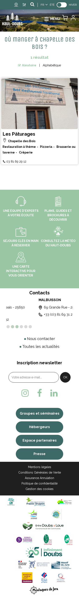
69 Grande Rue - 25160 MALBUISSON (41, 307)
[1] (8, 326)
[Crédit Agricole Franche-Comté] (11, 502)
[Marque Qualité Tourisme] (61, 577)
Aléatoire (29, 65)
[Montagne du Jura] (43, 590)
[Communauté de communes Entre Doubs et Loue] (43, 527)
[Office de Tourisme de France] (44, 577)
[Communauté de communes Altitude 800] (56, 514)
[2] (12, 326)
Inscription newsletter (39, 362)
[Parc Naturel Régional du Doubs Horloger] (48, 539)
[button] (65, 19)
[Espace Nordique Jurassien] (24, 539)
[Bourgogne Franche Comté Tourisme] (27, 577)
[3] (17, 326)
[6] (30, 326)
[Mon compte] (73, 19)
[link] (62, 4)
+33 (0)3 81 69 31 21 (27, 314)
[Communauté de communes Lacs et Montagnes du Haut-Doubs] (64, 502)
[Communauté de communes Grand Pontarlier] (34, 514)
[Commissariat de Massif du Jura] (43, 565)
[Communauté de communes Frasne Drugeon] (35, 502)
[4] (21, 326)
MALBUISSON (18, 300)
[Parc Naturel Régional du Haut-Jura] (67, 539)
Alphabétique (52, 65)
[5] (26, 326)
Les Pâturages (19, 134)
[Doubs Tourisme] (44, 552)
